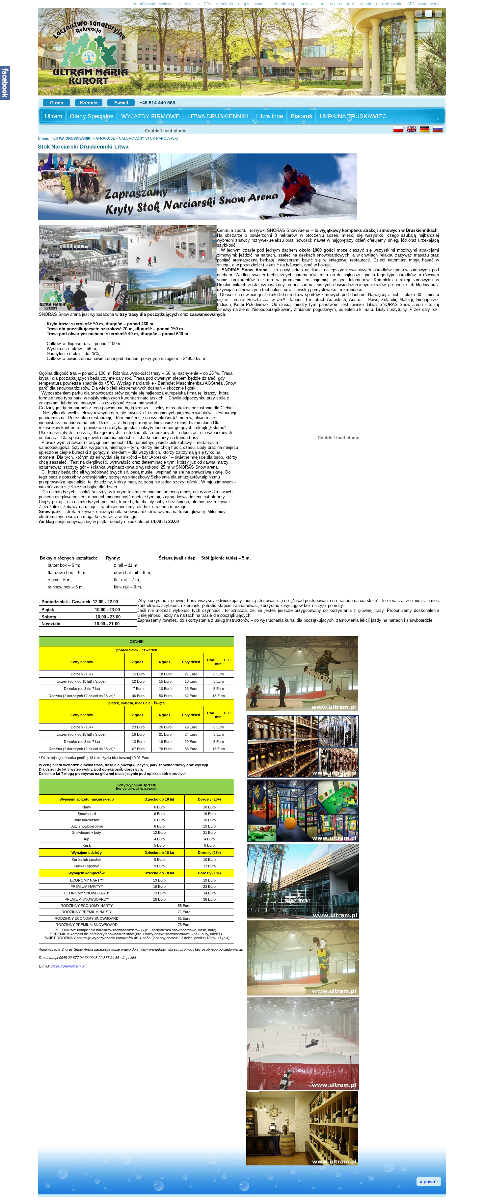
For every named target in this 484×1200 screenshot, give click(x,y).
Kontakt (89, 102)
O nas (56, 102)
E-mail (121, 102)
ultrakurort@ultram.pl (67, 966)
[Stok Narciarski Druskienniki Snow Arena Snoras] (197, 219)
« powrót (429, 1181)
